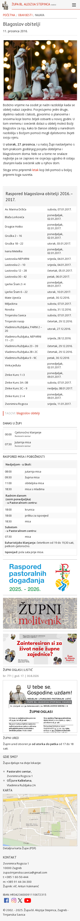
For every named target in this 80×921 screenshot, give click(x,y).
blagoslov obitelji (28, 413)
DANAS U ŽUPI (12, 423)
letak (35, 170)
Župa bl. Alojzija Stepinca (34, 5)
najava (39, 15)
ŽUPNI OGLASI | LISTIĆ (18, 670)
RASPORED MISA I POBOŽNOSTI (24, 457)
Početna (9, 15)
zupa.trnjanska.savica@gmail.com (25, 872)
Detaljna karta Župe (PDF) (19, 848)
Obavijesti (25, 15)
